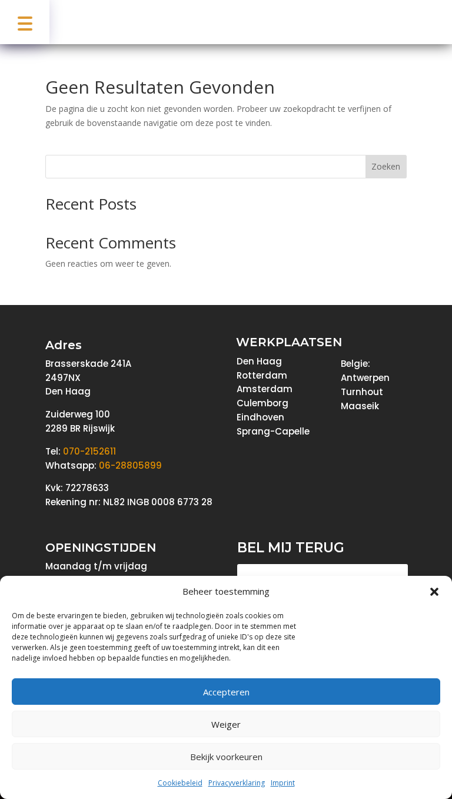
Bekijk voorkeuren (226, 756)
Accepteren (226, 692)
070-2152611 (89, 451)
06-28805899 (130, 465)
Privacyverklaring (236, 783)
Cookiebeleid (180, 783)
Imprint (283, 783)
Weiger (226, 724)
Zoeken (385, 166)
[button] (434, 592)
